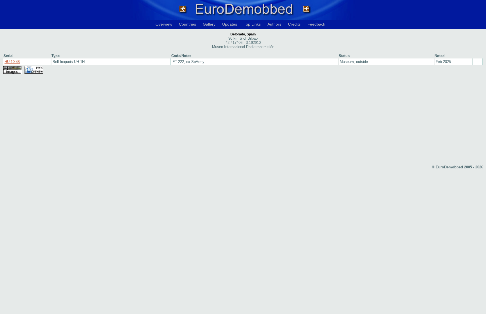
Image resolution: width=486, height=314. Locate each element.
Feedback (316, 24)
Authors (274, 24)
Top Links (252, 24)
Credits (294, 24)
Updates (229, 24)
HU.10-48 (12, 62)
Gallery (209, 24)
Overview (164, 24)
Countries (187, 24)
